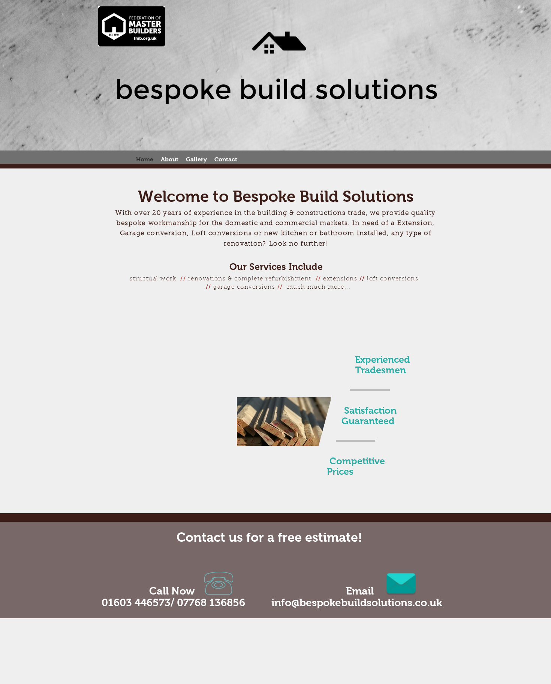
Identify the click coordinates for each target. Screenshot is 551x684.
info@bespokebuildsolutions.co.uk (356, 602)
